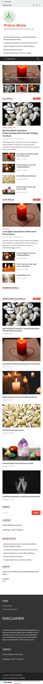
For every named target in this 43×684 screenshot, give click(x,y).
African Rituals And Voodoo (13, 49)
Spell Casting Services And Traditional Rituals (19, 46)
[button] (37, 74)
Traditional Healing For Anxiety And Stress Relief (21, 496)
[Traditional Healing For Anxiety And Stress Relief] (21, 482)
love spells (6, 229)
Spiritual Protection (8, 127)
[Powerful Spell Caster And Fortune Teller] (8, 187)
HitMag (22, 678)
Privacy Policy (7, 606)
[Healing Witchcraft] (8, 275)
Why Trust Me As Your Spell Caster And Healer (26, 265)
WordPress (13, 678)
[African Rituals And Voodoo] (8, 176)
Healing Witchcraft (23, 275)
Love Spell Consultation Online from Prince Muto (20, 43)
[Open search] (38, 59)
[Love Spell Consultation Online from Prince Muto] (21, 74)
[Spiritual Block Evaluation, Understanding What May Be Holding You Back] (21, 103)
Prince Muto (15, 25)
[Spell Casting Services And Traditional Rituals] (8, 165)
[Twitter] (36, 5)
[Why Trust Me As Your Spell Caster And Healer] (8, 264)
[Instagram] (39, 5)
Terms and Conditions (10, 609)
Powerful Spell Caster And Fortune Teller (17, 53)
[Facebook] (33, 5)
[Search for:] (21, 513)
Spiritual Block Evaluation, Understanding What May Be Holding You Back (20, 133)
